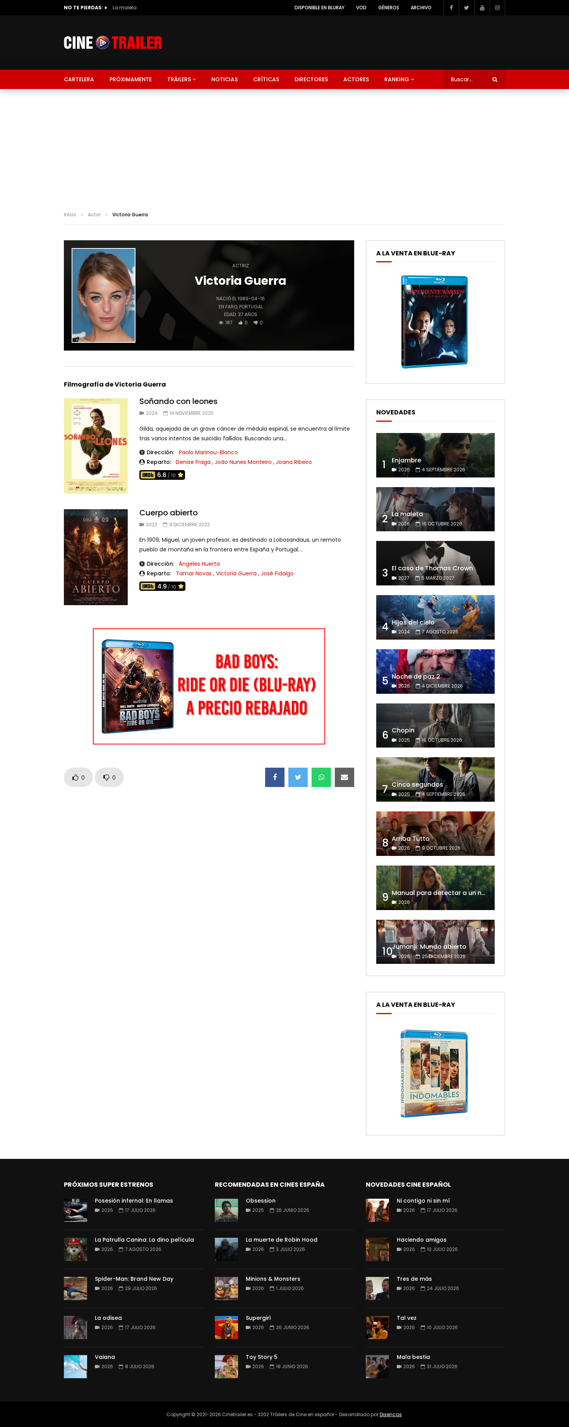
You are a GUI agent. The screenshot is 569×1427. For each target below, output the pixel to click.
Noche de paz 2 (416, 676)
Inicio (70, 214)
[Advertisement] (284, 147)
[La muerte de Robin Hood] (226, 1249)
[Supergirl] (226, 1327)
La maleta (407, 514)
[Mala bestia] (377, 1366)
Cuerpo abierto (168, 512)
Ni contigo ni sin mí (423, 1201)
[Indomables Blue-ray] (434, 1120)
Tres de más (414, 1279)
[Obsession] (226, 1210)
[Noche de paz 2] (435, 671)
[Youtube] (482, 7)
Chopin (403, 730)
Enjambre (406, 460)
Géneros (388, 7)
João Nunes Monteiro (243, 462)
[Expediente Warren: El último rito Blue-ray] (434, 368)
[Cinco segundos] (435, 779)
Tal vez (406, 1318)
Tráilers (179, 79)
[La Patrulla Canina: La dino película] (75, 1249)
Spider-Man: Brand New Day (134, 1279)
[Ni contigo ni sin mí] (377, 1210)
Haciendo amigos (422, 1240)
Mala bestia (413, 1357)
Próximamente (131, 79)
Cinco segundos (417, 784)
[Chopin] (435, 725)
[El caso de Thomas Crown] (435, 563)
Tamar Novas (194, 573)
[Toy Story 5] (226, 1366)
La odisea (108, 1318)
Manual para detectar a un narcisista (450, 892)
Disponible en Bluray (319, 7)
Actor (94, 214)
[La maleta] (435, 509)
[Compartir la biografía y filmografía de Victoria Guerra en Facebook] (274, 777)
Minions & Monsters (273, 1279)
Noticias (224, 79)
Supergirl (258, 1318)
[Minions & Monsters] (226, 1288)
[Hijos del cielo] (435, 617)
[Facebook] (451, 7)
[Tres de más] (377, 1288)
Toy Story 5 (262, 1357)
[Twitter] (466, 7)
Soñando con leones (178, 401)
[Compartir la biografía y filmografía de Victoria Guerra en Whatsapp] (321, 777)
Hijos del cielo (413, 622)
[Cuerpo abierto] (96, 557)
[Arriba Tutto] (435, 833)
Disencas (391, 1414)
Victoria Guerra (236, 573)
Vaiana (105, 1357)
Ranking (396, 79)
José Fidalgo (277, 573)
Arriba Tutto (411, 838)
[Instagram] (497, 7)
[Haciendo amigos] (377, 1249)
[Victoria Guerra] (103, 295)
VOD (361, 7)
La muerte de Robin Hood (281, 1240)
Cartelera (79, 79)
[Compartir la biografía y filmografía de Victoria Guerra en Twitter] (298, 777)
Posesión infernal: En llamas (134, 1201)
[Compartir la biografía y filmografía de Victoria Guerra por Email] (344, 777)
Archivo (421, 7)
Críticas (266, 79)
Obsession (261, 1201)
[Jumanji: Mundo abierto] (435, 942)
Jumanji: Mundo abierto (429, 946)
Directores (311, 79)
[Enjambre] (435, 455)
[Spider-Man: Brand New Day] (75, 1288)
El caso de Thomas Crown (144, 7)
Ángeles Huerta (199, 564)
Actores (356, 79)
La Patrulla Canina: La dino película (144, 1240)
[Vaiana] (75, 1366)
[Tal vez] (377, 1327)
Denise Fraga (193, 462)
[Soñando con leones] (96, 446)
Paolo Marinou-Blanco (208, 452)
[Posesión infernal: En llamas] (75, 1210)
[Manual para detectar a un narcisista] (435, 888)
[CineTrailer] (113, 43)
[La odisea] (75, 1327)
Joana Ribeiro (294, 462)
